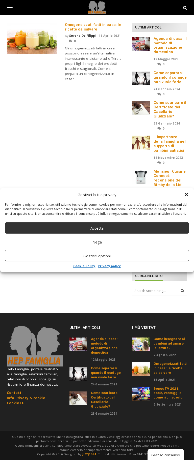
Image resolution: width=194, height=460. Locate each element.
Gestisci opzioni (97, 255)
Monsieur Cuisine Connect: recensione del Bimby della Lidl (170, 178)
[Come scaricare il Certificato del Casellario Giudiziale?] (141, 108)
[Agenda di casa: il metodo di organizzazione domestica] (141, 44)
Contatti (15, 392)
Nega (97, 241)
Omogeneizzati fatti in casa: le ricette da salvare (93, 27)
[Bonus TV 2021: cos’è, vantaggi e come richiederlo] (141, 394)
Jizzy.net (89, 454)
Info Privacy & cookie (26, 398)
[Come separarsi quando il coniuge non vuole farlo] (141, 78)
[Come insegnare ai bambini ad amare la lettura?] (141, 344)
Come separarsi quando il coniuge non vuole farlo (170, 77)
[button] (186, 194)
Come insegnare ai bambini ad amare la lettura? (169, 343)
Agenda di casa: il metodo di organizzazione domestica (170, 45)
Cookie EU (16, 403)
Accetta (97, 227)
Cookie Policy (84, 266)
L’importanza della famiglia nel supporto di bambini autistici (170, 143)
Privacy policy (109, 266)
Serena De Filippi (82, 36)
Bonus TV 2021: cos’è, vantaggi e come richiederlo (168, 393)
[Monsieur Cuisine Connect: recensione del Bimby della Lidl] (141, 177)
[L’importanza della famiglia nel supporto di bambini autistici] (141, 142)
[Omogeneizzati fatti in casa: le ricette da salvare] (32, 38)
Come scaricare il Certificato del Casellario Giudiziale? (170, 109)
